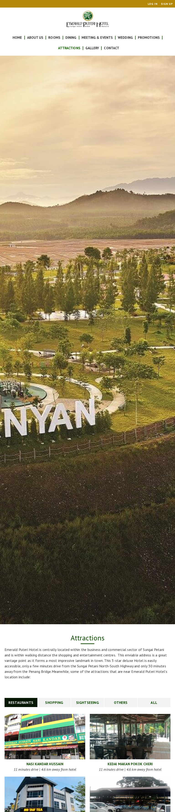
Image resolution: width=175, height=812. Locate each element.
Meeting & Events (97, 37)
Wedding (125, 37)
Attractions (69, 48)
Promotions (149, 37)
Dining (71, 37)
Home (17, 37)
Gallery (92, 48)
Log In (152, 3)
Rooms (54, 37)
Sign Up (167, 3)
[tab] (21, 702)
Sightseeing (87, 702)
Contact (111, 48)
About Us (35, 37)
